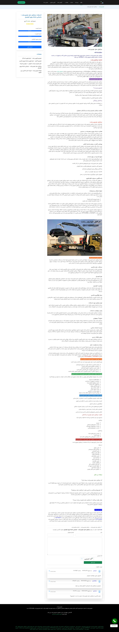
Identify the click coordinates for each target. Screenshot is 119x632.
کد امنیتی (99, 556)
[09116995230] (114, 621)
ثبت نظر (93, 562)
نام (101, 532)
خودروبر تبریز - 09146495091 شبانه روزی (87, 628)
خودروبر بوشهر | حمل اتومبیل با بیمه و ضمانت (27, 628)
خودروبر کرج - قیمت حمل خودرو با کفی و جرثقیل (33, 626)
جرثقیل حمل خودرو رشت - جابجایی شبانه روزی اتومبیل (30, 67)
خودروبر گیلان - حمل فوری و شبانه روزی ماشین (30, 61)
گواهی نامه (59, 2)
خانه (81, 2)
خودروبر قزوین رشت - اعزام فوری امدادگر (31, 58)
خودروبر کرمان (100, 626)
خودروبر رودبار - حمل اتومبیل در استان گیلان (72, 626)
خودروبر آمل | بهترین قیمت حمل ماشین (64, 629)
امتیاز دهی (30, 47)
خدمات (71, 2)
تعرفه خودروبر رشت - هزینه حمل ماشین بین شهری (31, 71)
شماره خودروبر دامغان (34, 629)
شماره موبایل (71, 532)
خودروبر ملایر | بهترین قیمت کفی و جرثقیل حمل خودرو (53, 626)
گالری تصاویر (52, 2)
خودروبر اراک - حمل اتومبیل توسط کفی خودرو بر (71, 628)
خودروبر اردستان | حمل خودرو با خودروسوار (89, 626)
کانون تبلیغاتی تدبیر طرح (57, 614)
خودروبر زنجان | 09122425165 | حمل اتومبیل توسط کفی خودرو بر (49, 628)
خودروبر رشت (101, 7)
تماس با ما (46, 2)
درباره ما (76, 2)
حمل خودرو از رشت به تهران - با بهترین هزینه (30, 64)
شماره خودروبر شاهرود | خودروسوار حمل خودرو (47, 629)
